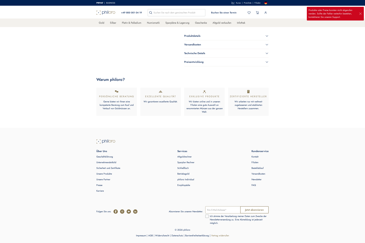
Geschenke (201, 23)
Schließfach (183, 168)
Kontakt (255, 156)
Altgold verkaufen (222, 23)
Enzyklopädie (183, 185)
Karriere (100, 190)
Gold (101, 23)
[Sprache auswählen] (266, 2)
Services (182, 151)
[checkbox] (207, 216)
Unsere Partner (103, 179)
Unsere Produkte (104, 173)
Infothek (241, 23)
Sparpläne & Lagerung (177, 23)
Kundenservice (260, 151)
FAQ (254, 185)
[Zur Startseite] (105, 141)
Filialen (257, 2)
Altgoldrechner (184, 156)
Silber (113, 23)
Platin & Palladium (131, 23)
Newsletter (256, 179)
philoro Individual (185, 179)
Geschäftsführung (104, 156)
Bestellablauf (258, 168)
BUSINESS (110, 2)
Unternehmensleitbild (106, 162)
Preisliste (247, 2)
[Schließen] (360, 13)
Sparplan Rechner (185, 162)
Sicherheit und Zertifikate (108, 168)
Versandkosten (258, 173)
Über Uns (101, 151)
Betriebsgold (183, 173)
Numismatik (153, 23)
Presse (99, 185)
